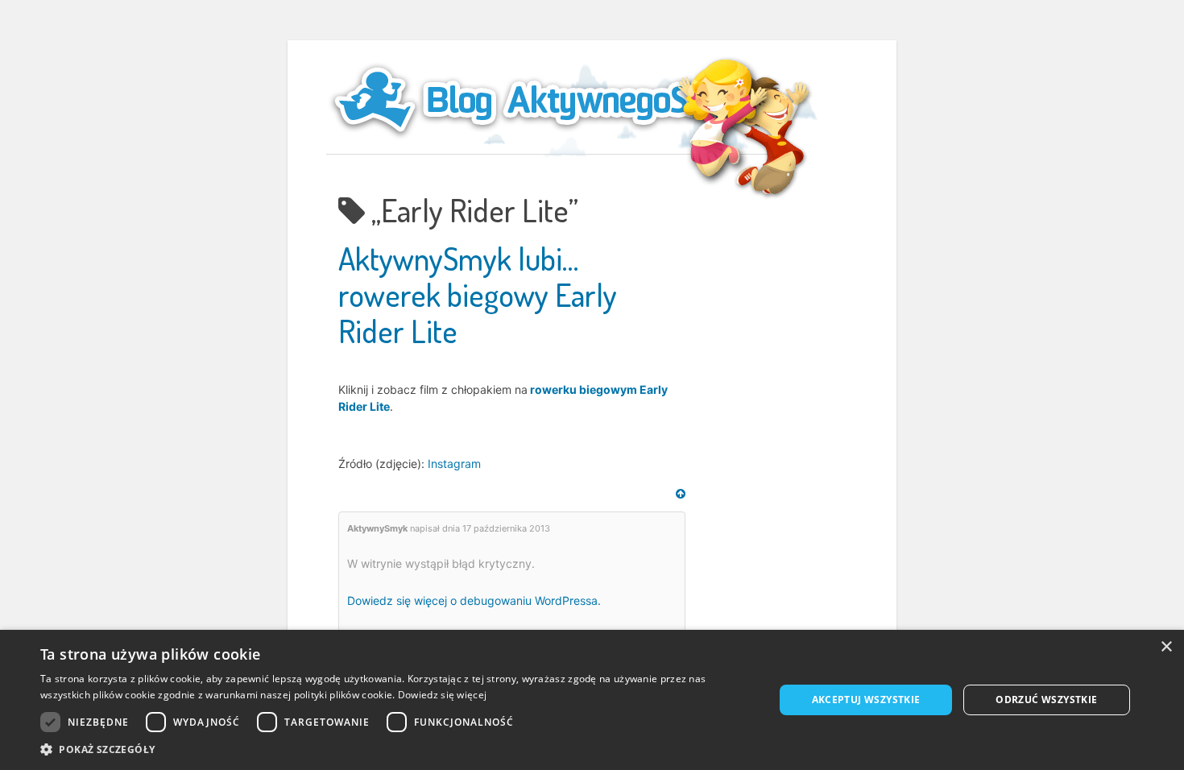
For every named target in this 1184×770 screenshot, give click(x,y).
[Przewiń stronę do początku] (680, 493)
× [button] (1166, 647)
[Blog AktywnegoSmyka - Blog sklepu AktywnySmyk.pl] (551, 100)
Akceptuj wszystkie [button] (866, 699)
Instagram (454, 463)
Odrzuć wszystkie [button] (1046, 699)
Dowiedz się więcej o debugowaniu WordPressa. (474, 600)
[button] (396, 749)
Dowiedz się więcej (442, 695)
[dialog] (592, 700)
